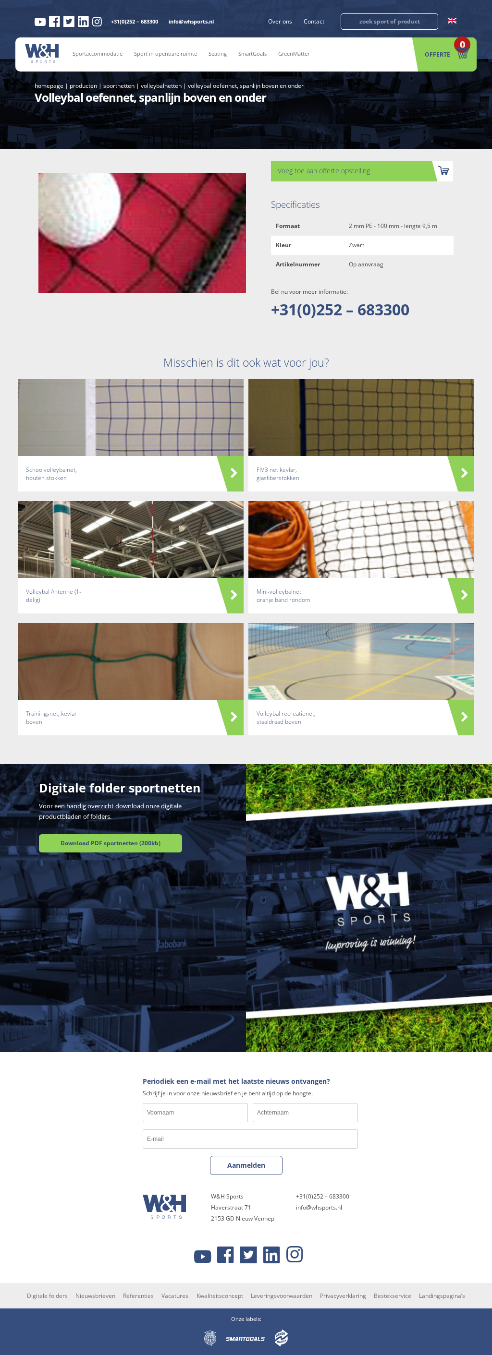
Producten (83, 86)
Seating (218, 53)
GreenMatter (293, 53)
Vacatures (174, 1296)
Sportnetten (119, 86)
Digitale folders (47, 1296)
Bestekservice (392, 1296)
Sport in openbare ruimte (165, 53)
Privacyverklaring (343, 1296)
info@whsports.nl (191, 21)
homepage (49, 86)
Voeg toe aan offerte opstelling (324, 170)
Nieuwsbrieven (95, 1296)
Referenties (138, 1296)
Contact (314, 21)
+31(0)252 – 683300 (134, 21)
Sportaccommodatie (98, 53)
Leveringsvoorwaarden (281, 1296)
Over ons (280, 21)
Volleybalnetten (161, 86)
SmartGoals (252, 53)
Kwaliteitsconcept (220, 1296)
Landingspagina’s (442, 1296)
